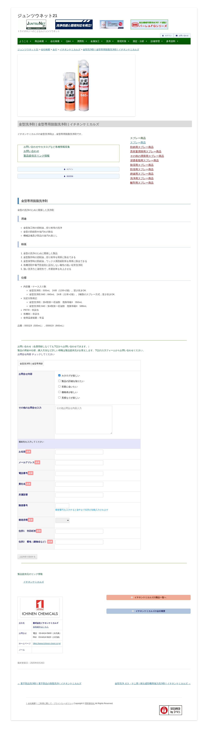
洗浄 (108, 41)
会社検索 (54, 41)
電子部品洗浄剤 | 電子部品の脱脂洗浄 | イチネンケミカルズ (49, 683)
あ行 (55, 49)
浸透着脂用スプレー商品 (144, 160)
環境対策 (121, 41)
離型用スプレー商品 (142, 182)
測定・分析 (138, 41)
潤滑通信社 (90, 703)
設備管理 (155, 41)
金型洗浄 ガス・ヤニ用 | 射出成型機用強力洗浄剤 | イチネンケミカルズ (153, 683)
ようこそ (23, 41)
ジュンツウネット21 (37, 15)
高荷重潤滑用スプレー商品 (145, 151)
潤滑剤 (80, 41)
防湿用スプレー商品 (142, 169)
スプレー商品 (138, 142)
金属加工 (95, 41)
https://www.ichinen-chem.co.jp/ (47, 643)
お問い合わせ (31, 151)
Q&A (68, 41)
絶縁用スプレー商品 (142, 173)
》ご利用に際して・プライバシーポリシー (54, 703)
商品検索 (39, 41)
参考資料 (170, 41)
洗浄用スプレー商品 (142, 178)
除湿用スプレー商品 (142, 165)
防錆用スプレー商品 (142, 147)
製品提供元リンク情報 (37, 155)
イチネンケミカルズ (70, 49)
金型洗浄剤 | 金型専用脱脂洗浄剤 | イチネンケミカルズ (111, 49)
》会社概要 (31, 703)
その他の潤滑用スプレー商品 (147, 156)
